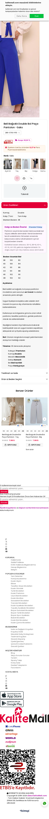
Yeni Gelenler (17, 576)
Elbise (13, 583)
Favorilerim (16, 667)
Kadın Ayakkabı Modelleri (22, 605)
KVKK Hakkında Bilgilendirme (23, 565)
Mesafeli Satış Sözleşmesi (22, 634)
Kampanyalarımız (18, 578)
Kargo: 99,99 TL (24, 140)
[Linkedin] (6, 549)
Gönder (4, 491)
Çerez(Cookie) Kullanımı (21, 644)
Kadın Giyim (16, 581)
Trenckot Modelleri (19, 603)
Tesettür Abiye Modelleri (21, 586)
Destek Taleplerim (19, 665)
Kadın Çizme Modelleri (21, 622)
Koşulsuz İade (17, 632)
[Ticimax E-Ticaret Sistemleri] (24, 811)
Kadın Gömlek (17, 588)
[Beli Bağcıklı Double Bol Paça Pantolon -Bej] (36, 411)
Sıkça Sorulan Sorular (20, 655)
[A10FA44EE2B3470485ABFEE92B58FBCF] (24, 770)
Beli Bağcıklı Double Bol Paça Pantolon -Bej (35, 435)
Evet (37, 16)
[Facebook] (6, 539)
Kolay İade (15, 663)
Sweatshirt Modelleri (20, 600)
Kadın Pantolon (17, 593)
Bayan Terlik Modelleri (20, 613)
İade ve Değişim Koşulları (22, 629)
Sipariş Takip (16, 660)
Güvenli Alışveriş (18, 639)
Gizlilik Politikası (17, 562)
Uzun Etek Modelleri (19, 596)
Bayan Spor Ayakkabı (20, 615)
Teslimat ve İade (9, 373)
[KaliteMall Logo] (24, 714)
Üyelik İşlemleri (17, 641)
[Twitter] (6, 542)
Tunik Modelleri (17, 591)
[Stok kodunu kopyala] (19, 132)
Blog (13, 653)
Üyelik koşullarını (8, 508)
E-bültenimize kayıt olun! (10, 485)
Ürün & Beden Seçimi (11, 379)
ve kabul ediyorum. (24, 509)
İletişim (14, 570)
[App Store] (24, 695)
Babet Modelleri (18, 618)
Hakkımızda (16, 560)
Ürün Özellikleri (10, 205)
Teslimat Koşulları (18, 636)
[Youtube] (6, 551)
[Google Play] (24, 703)
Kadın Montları (17, 598)
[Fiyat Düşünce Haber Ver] (31, 178)
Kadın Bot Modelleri (19, 620)
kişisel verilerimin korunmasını (33, 508)
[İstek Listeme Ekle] (24, 178)
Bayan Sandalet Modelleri (22, 610)
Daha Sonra (22, 16)
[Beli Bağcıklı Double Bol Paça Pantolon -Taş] (12, 411)
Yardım (14, 658)
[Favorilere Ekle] (17, 178)
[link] (12, 133)
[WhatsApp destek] (44, 803)
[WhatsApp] (6, 546)
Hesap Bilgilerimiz (18, 567)
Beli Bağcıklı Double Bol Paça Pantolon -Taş (11, 435)
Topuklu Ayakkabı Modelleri (23, 608)
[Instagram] (6, 544)
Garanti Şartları (17, 646)
